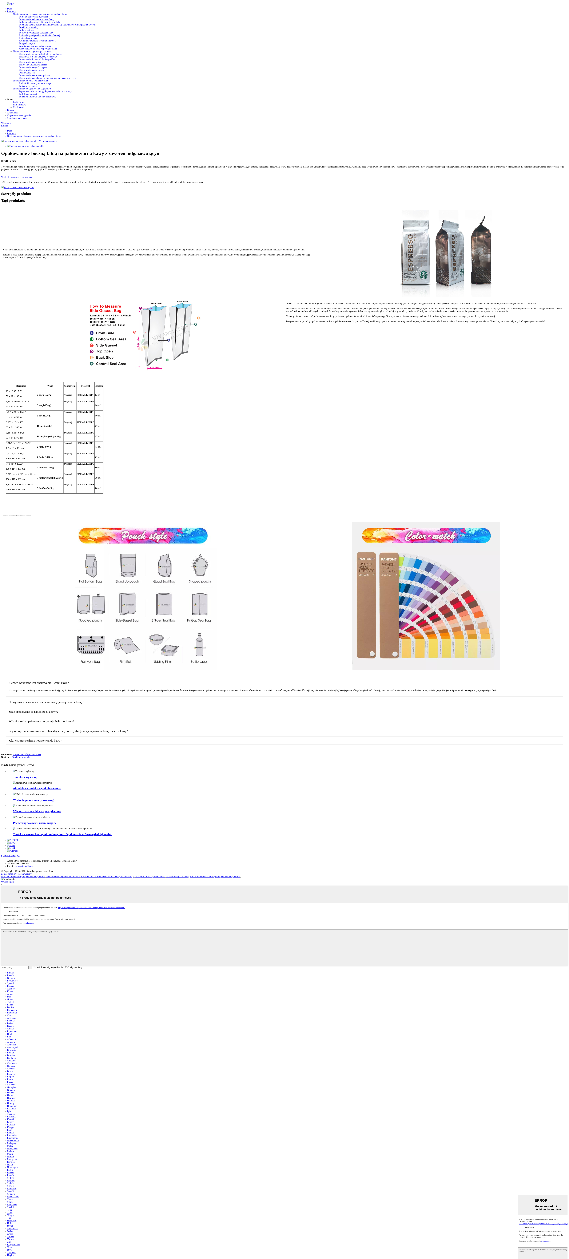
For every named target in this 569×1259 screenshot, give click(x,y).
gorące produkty (8, 874)
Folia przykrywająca (28, 86)
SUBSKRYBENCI (10, 856)
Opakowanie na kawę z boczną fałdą (36, 19)
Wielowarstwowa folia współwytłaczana (38, 48)
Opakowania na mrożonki (31, 62)
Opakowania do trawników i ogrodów (37, 59)
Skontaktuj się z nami (17, 118)
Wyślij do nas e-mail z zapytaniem (17, 177)
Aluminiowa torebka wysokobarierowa (37, 40)
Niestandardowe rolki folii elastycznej (30, 80)
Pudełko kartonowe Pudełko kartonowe (37, 96)
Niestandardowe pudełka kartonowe (63, 876)
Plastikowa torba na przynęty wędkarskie (38, 56)
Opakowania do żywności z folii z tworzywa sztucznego (107, 876)
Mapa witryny (25, 874)
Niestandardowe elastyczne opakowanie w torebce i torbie (40, 14)
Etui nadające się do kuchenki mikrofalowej (39, 35)
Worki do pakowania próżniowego (35, 46)
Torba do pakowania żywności (33, 16)
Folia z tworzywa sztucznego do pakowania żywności (215, 876)
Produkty (11, 11)
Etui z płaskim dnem (28, 38)
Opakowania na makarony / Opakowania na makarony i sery (47, 78)
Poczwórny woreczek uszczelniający (36, 32)
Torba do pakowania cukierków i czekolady (39, 22)
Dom (9, 8)
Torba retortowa (26, 30)
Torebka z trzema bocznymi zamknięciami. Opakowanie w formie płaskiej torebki (57, 24)
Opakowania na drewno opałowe (34, 75)
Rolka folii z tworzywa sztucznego (35, 83)
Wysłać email (7, 882)
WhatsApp (6, 123)
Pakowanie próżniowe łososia (33, 64)
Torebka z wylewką (28, 27)
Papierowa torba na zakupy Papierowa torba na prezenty (45, 91)
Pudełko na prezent (28, 94)
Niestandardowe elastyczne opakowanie (32, 51)
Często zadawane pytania (19, 115)
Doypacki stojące (27, 43)
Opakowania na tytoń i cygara (33, 67)
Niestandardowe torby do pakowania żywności (23, 876)
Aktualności (12, 112)
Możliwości (18, 107)
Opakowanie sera (27, 72)
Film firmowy (19, 104)
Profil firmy (18, 102)
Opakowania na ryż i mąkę (31, 70)
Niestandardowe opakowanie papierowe (32, 88)
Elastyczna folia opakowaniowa (150, 876)
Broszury (11, 110)
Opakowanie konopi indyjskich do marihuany (40, 54)
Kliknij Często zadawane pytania (19, 187)
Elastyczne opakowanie (177, 876)
